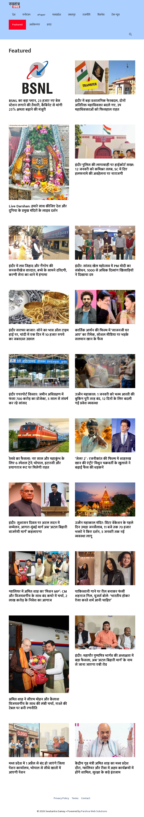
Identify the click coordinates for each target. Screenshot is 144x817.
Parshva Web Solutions (94, 811)
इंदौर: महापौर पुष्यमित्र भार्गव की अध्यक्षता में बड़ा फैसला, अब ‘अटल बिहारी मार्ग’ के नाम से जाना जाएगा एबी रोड (104, 659)
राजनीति (86, 15)
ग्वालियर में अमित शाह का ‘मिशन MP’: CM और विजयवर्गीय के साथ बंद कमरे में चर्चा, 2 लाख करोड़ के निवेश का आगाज (38, 595)
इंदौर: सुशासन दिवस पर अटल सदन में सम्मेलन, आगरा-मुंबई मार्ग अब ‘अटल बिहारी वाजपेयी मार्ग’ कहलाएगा (38, 527)
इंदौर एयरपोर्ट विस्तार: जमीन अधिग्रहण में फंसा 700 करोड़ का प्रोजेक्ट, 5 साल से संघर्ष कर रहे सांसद (38, 398)
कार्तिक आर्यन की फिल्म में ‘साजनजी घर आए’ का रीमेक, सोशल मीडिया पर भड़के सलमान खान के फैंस (102, 334)
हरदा (49, 24)
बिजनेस (100, 15)
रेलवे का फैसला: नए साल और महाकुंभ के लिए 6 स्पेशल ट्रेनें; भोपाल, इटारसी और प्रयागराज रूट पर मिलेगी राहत (36, 463)
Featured (17, 24)
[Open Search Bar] (130, 34)
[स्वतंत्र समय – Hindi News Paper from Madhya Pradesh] (14, 5)
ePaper (41, 15)
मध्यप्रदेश (56, 15)
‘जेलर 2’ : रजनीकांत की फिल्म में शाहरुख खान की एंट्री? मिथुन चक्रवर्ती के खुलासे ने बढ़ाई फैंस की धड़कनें (103, 463)
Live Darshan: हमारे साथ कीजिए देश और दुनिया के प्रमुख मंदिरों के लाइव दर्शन (38, 208)
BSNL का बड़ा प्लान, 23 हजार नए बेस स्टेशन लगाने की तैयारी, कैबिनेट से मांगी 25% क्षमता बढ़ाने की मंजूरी (35, 105)
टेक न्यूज (116, 15)
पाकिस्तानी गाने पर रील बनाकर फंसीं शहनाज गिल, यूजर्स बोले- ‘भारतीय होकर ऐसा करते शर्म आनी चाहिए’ (102, 595)
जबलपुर (72, 15)
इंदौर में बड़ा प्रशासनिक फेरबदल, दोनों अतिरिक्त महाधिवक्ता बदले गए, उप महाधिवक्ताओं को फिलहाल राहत (100, 105)
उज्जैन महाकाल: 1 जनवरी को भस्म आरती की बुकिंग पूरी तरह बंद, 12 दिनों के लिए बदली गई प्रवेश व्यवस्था (105, 398)
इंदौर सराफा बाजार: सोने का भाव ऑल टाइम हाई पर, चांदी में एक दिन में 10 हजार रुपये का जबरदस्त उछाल (39, 334)
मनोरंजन (26, 15)
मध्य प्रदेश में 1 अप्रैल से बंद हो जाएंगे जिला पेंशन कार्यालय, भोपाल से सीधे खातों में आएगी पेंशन (37, 767)
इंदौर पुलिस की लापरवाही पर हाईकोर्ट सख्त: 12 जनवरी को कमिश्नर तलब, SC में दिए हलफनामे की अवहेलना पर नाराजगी (104, 169)
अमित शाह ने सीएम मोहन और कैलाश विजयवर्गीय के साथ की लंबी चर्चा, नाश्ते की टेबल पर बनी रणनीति (38, 703)
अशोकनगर (35, 24)
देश (13, 15)
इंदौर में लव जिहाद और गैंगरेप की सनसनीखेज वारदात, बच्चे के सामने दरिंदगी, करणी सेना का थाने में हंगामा (38, 270)
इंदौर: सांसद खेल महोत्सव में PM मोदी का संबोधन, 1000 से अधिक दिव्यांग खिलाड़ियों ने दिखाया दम (104, 270)
